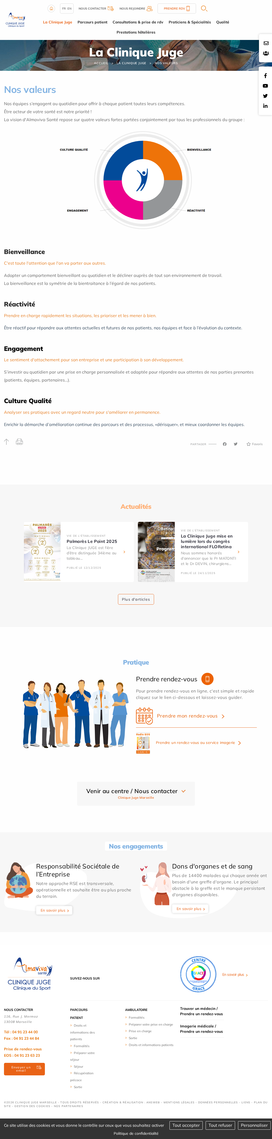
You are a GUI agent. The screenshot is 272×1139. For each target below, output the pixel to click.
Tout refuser (220, 1125)
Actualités (136, 506)
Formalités (82, 1046)
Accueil (101, 63)
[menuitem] (85, 1032)
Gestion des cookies (32, 1106)
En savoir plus (53, 910)
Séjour (78, 1066)
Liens (245, 1102)
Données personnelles (218, 1102)
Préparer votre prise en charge (151, 1024)
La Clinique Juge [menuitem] (57, 22)
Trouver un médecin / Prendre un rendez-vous (201, 1011)
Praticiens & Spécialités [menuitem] (190, 22)
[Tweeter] (235, 444)
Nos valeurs (166, 63)
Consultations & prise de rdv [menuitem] (138, 22)
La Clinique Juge (131, 63)
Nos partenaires (68, 1106)
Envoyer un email (21, 1068)
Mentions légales (179, 1102)
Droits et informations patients (151, 1045)
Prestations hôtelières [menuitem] (136, 32)
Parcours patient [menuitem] (92, 22)
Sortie (78, 1087)
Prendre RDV (174, 8)
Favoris (257, 444)
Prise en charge (140, 1031)
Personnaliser (254, 1125)
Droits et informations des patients (82, 1032)
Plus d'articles (136, 599)
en (69, 8)
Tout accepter (186, 1125)
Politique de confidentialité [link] (136, 1133)
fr (64, 8)
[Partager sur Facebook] (224, 444)
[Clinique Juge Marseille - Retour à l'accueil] (15, 19)
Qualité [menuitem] (222, 22)
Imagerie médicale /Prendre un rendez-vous (201, 1029)
